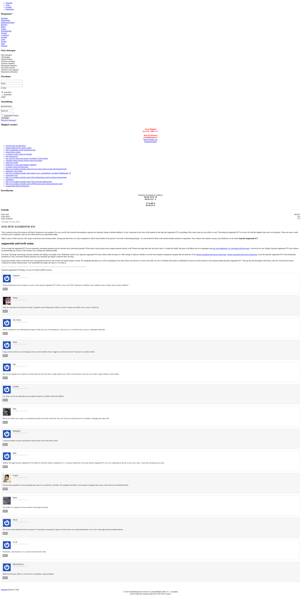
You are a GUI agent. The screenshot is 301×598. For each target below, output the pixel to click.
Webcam (4, 46)
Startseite (9, 3)
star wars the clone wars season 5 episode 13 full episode (27, 158)
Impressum (10, 9)
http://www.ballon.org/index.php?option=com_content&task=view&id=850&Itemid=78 (38, 173)
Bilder (3, 27)
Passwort (4, 111)
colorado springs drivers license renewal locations (24, 160)
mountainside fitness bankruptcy (18, 186)
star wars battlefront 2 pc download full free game (231, 248)
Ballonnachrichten (7, 23)
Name (3, 83)
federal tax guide (12, 163)
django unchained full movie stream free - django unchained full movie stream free (226, 255)
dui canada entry (12, 156)
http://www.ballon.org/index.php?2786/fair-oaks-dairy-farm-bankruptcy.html (34, 184)
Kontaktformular (150, 142)
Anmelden (8, 92)
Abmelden (8, 95)
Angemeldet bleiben (11, 116)
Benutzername (6, 106)
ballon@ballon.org (150, 140)
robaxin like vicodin (13, 152)
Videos (3, 29)
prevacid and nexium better (16, 146)
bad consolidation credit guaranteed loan (21, 150)
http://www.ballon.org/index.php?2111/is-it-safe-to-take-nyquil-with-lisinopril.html (36, 169)
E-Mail (3, 88)
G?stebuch (5, 35)
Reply (5, 289)
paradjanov (10, 180)
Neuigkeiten (5, 20)
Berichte (4, 25)
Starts (3, 44)
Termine (4, 33)
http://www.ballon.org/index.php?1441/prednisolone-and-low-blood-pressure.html (36, 177)
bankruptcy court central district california (21, 165)
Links (8, 5)
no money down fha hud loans (17, 167)
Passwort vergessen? (8, 120)
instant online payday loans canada (18, 148)
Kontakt (9, 7)
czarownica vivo (12, 175)
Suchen (3, 42)
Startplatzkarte (6, 31)
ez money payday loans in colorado (19, 154)
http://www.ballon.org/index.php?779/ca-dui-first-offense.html (29, 182)
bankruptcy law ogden (14, 171)
